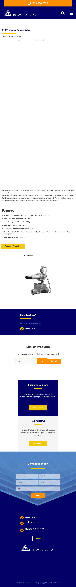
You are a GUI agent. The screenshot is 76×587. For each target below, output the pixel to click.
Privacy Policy (39, 583)
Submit (38, 495)
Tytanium (56, 583)
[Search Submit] (42, 361)
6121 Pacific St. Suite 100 (34, 528)
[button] (38, 3)
